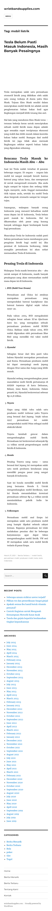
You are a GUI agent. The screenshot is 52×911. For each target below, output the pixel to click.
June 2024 (12, 646)
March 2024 (13, 656)
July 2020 (11, 796)
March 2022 (13, 730)
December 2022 (14, 709)
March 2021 (12, 772)
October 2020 (13, 786)
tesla (36, 558)
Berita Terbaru (24, 555)
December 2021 (14, 740)
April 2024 (12, 653)
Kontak (7, 895)
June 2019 (11, 821)
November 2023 (14, 670)
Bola (9, 848)
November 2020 (15, 782)
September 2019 (15, 810)
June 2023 (12, 688)
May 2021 (11, 765)
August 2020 (13, 793)
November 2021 (14, 744)
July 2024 (11, 642)
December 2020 (14, 779)
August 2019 (13, 814)
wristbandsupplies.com (22, 9)
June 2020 (12, 800)
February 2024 (14, 660)
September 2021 (15, 751)
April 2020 (12, 807)
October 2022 (13, 716)
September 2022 (15, 719)
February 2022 (14, 733)
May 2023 (11, 691)
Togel (9, 859)
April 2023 (12, 695)
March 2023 (12, 698)
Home (7, 871)
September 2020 (15, 789)
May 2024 (11, 649)
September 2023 (15, 677)
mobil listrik (37, 555)
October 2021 (13, 747)
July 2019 (11, 817)
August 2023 (13, 681)
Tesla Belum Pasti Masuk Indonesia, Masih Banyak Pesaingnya (26, 46)
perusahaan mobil (11, 558)
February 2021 (14, 775)
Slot (9, 855)
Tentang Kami (11, 889)
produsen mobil (26, 558)
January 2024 (13, 663)
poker (9, 852)
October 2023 (13, 674)
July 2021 (11, 758)
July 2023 (11, 684)
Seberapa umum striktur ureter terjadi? (26, 597)
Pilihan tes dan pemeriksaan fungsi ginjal (27, 600)
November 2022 (15, 712)
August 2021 (13, 754)
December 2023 (14, 667)
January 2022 (13, 737)
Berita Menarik (14, 841)
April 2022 (12, 726)
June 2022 (12, 723)
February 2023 (14, 702)
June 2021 (11, 761)
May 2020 (11, 803)
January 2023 (13, 705)
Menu (8, 16)
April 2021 (12, 768)
